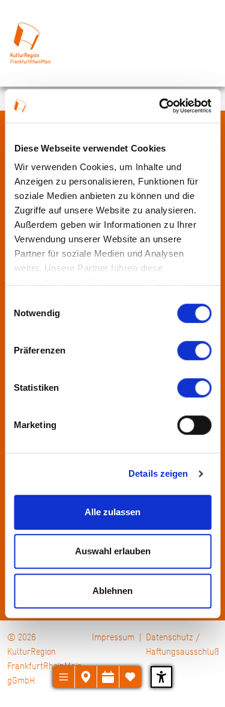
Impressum (113, 637)
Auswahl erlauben (113, 551)
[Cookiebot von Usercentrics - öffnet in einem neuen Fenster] (160, 106)
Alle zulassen (112, 512)
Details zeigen (158, 473)
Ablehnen (112, 591)
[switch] (194, 350)
